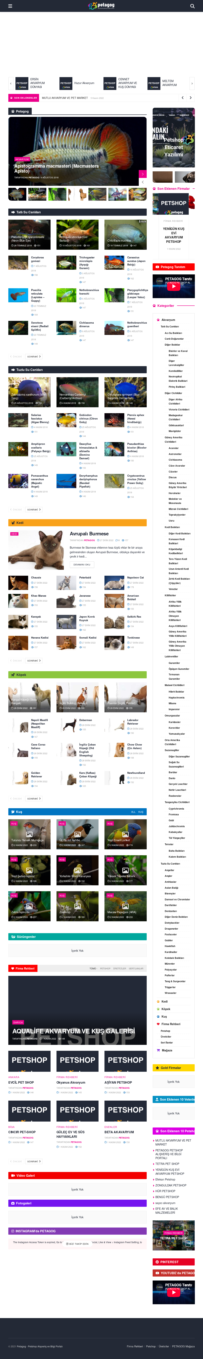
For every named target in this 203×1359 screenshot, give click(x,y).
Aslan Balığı (171, 887)
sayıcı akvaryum (165, 1203)
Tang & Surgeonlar (175, 981)
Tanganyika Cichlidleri (177, 802)
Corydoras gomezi (37, 259)
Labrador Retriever (132, 721)
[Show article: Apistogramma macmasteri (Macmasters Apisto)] (17, 194)
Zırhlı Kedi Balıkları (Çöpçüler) (179, 581)
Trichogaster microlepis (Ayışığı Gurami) (87, 262)
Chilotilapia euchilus (119, 240)
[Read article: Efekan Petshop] (174, 1235)
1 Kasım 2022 (49, 1038)
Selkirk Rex (134, 616)
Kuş (140, 811)
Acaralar (174, 448)
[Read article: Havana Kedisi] (18, 643)
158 (36, 274)
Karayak (36, 616)
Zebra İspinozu (20, 912)
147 (134, 245)
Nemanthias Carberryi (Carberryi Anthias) (72, 396)
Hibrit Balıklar (176, 691)
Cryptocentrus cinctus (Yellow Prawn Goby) (136, 479)
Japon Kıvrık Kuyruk (87, 618)
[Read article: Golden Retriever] (18, 778)
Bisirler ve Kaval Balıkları (178, 353)
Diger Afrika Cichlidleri (175, 401)
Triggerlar (170, 987)
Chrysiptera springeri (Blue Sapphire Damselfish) (123, 396)
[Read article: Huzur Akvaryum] (21, 83)
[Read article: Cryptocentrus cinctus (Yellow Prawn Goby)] (114, 481)
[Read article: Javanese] (66, 601)
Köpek (166, 1009)
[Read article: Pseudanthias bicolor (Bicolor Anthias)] (114, 449)
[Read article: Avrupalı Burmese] (36, 550)
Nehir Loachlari (177, 790)
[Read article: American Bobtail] (114, 601)
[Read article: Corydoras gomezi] (18, 263)
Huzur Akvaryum (40, 83)
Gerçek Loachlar (178, 784)
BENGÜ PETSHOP (167, 1197)
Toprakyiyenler (177, 514)
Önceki (17, 356)
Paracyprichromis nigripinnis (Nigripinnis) (172, 83)
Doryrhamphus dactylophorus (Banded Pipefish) (88, 481)
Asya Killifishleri (178, 626)
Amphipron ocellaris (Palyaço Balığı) (40, 447)
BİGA (11, 1127)
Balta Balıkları (177, 850)
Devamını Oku (84, 563)
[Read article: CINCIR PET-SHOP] (29, 1111)
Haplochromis (177, 697)
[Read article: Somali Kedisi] (66, 643)
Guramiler (174, 663)
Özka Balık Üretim (173, 230)
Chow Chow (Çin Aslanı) (134, 746)
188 (34, 881)
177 (130, 881)
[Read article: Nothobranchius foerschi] (66, 295)
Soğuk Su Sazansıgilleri (176, 764)
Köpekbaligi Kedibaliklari (176, 551)
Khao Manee (38, 595)
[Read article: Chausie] (18, 583)
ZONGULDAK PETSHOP (170, 1185)
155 (84, 605)
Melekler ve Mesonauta (175, 501)
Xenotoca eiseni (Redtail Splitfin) (40, 326)
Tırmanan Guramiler (174, 676)
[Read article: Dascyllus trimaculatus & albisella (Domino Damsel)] (66, 449)
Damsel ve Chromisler (177, 899)
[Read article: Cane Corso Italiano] (18, 750)
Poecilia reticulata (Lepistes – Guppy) (37, 295)
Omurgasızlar (172, 715)
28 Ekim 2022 (20, 708)
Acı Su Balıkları (173, 333)
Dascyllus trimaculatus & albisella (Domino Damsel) (88, 451)
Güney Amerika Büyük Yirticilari (178, 485)
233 (34, 845)
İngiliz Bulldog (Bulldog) (73, 703)
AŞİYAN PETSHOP (118, 1082)
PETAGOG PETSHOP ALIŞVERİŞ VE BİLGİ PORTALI (169, 1154)
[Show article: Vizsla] (77, 194)
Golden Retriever (36, 774)
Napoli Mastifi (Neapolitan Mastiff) (39, 723)
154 (132, 496)
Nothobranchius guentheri (137, 324)
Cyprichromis (176, 808)
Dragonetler (171, 928)
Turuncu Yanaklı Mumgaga (57, 98)
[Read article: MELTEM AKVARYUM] (109, 83)
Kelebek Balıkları (174, 958)
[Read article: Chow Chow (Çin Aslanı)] (114, 750)
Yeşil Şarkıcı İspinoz (23, 876)
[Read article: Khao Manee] (18, 601)
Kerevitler (174, 728)
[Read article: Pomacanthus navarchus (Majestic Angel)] (18, 481)
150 (82, 402)
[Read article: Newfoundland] (114, 778)
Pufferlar (170, 975)
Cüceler (173, 471)
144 (84, 436)
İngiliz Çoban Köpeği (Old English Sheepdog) (87, 750)
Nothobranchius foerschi (89, 291)
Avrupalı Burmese (89, 533)
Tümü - (93, 968)
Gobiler (169, 940)
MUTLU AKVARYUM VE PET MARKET (126, 98)
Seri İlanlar (136, 968)
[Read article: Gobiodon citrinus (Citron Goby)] (66, 420)
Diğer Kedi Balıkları (180, 533)
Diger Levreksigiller (176, 363)
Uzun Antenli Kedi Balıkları (179, 571)
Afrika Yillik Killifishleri (175, 604)
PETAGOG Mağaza (183, 1346)
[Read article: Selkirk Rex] (114, 622)
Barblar (173, 772)
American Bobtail (133, 597)
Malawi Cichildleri (174, 685)
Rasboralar (175, 796)
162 (132, 278)
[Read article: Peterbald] (66, 583)
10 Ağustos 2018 (71, 245)
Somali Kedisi (88, 637)
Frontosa (174, 814)
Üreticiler (119, 968)
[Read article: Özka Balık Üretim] (174, 204)
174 (130, 845)
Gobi (171, 820)
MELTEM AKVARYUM (125, 83)
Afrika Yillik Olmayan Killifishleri (175, 616)
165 (84, 785)
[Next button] (192, 83)
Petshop (105, 968)
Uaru (171, 520)
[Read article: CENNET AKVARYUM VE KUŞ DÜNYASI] (65, 83)
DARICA (18, 1022)
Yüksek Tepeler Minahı (121, 876)
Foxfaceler (171, 934)
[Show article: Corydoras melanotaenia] (37, 194)
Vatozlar (173, 589)
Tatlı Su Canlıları (170, 326)
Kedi (14, 533)
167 (36, 736)
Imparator (174, 709)
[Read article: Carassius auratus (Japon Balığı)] (114, 263)
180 (82, 917)
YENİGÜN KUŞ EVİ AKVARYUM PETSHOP (169, 1172)
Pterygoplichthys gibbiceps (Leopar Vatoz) (137, 293)
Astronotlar (175, 454)
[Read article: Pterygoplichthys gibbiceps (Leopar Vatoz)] (114, 295)
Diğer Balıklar (172, 344)
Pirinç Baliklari (177, 386)
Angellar (169, 870)
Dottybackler (172, 922)
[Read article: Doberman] (66, 725)
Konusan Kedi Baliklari (177, 541)
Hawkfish (170, 946)
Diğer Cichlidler (173, 393)
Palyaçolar (171, 969)
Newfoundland (136, 773)
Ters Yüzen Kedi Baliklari (178, 561)
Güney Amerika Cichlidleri (173, 439)
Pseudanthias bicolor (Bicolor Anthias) (137, 447)
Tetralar (169, 844)
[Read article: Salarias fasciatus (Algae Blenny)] (18, 420)
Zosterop (64, 912)
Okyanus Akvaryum (70, 1082)
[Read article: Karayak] (18, 622)
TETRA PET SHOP (167, 1164)
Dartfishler (171, 905)
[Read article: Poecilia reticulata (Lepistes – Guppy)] (18, 295)
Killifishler (170, 595)
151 (38, 245)
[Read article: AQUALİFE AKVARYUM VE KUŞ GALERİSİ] (77, 1010)
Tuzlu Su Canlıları (170, 863)
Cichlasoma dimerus (86, 324)
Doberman (85, 720)
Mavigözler (175, 431)
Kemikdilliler (176, 371)
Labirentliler (171, 656)
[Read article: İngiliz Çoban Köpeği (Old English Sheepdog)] (66, 750)
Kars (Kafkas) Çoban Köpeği (88, 774)
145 (80, 1092)
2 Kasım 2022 (20, 845)
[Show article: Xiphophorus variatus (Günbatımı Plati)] (137, 194)
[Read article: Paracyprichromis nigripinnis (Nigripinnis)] (153, 83)
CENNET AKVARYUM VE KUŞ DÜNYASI (83, 83)
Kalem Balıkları (177, 856)
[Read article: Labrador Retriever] (114, 725)
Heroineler (175, 493)
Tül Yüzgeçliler (177, 838)
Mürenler (170, 963)
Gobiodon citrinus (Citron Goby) (88, 418)
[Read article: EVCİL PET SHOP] (29, 1061)
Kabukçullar (175, 832)
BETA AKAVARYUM (119, 1132)
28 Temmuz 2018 (22, 245)
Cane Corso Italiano (38, 746)
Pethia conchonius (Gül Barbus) (73, 238)
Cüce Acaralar (177, 465)
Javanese (85, 595)
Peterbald (85, 577)
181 (34, 708)
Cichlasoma (175, 459)
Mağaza (167, 1050)
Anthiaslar (170, 882)
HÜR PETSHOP (165, 1191)
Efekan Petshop (165, 1179)
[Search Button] (192, 6)
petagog (34, 177)
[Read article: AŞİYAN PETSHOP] (125, 1061)
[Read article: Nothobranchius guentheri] (114, 328)
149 (36, 343)
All (133, 811)
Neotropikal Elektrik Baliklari (178, 379)
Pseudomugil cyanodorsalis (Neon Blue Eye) (27, 238)
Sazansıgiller (172, 750)
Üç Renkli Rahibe (69, 840)
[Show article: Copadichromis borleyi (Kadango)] (97, 194)
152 (40, 402)
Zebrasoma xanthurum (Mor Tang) (28, 396)
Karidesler (175, 722)
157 (126, 540)
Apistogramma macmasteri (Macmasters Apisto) (56, 168)
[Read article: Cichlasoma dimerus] (66, 328)
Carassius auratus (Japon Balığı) (136, 260)
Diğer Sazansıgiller (179, 756)
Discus (173, 477)
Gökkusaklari (176, 425)
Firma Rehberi (67, 1077)
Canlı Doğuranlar (174, 338)
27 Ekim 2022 (106, 540)
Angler (168, 876)
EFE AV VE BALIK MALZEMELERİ (166, 1210)
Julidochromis (177, 826)
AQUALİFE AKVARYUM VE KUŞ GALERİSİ (73, 1030)
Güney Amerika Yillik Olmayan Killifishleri (177, 646)
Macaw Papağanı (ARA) (121, 912)
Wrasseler (170, 993)
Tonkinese (133, 637)
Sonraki (32, 356)
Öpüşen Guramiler (179, 669)
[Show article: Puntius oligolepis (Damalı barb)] (117, 194)
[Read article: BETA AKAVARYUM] (125, 1111)
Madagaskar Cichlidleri (176, 417)
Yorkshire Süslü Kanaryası (75, 876)
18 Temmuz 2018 (119, 245)
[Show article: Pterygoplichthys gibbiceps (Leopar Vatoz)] (57, 194)
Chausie (36, 577)
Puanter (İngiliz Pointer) (121, 703)
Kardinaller (171, 952)
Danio (172, 778)
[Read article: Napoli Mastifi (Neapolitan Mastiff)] (18, 725)
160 (82, 708)
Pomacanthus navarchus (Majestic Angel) (39, 481)
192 (82, 881)
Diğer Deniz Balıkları (176, 917)
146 (84, 496)
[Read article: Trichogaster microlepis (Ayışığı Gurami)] (66, 263)
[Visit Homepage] (101, 6)
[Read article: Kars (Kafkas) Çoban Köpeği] (66, 778)
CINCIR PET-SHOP (21, 1132)
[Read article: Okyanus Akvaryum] (77, 1061)
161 (88, 245)
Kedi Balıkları (172, 527)
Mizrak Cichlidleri (178, 509)
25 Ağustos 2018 (23, 402)
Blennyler (170, 893)
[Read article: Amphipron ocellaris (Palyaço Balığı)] (18, 449)
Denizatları (171, 911)
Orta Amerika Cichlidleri (172, 742)
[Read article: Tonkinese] (114, 643)
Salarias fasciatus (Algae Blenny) (40, 418)
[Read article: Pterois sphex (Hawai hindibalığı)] (114, 420)
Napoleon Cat (135, 577)
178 (132, 587)
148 (130, 402)
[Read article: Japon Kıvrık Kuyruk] (66, 622)
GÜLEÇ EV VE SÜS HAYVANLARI (70, 1134)
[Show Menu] (10, 6)
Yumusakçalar (177, 733)
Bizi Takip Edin (79, 1243)
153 (36, 605)
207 (34, 917)
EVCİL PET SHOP (21, 1082)
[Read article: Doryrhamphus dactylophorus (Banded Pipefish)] (66, 481)
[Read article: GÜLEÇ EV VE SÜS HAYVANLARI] (77, 1111)
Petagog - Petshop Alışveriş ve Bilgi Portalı (40, 1346)
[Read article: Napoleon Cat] (114, 583)
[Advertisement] (101, 47)
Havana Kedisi (40, 637)
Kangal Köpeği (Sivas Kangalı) (24, 701)
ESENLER (110, 1127)
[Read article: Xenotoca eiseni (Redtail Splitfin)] (18, 328)
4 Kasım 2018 (69, 402)
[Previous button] (10, 83)
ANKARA (13, 1077)
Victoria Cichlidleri (179, 409)
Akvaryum (22, 159)
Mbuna (172, 703)
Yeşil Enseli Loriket (118, 840)
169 (36, 314)
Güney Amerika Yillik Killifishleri (178, 634)
